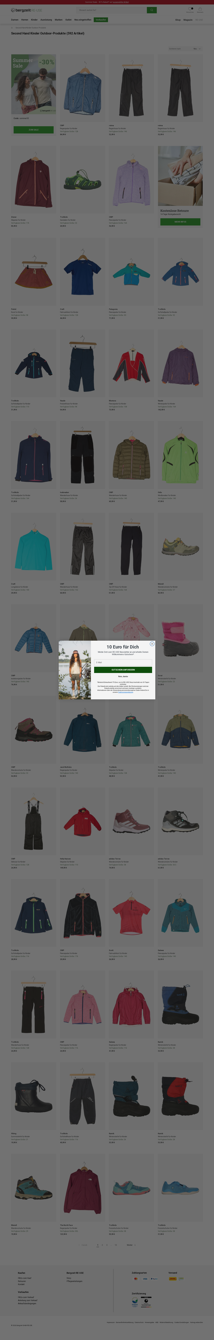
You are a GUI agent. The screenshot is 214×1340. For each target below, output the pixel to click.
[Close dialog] (152, 644)
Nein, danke (123, 676)
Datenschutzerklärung (125, 692)
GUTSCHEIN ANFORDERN (123, 670)
